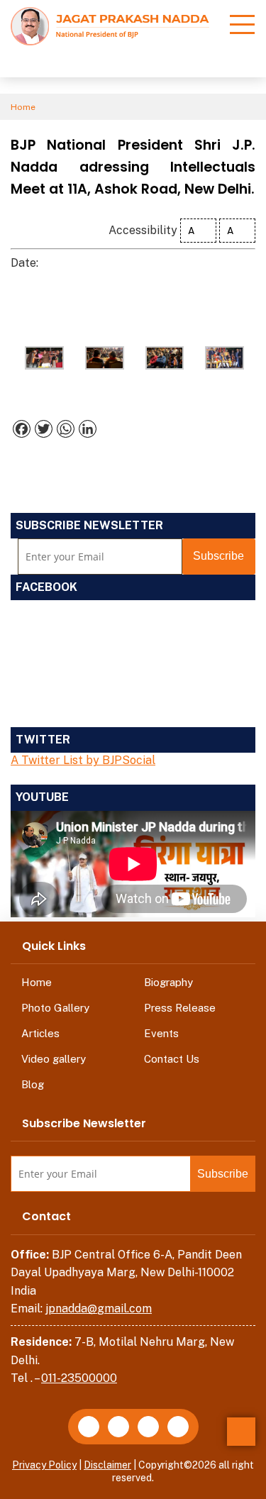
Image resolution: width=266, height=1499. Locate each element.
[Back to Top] (241, 1431)
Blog (32, 1084)
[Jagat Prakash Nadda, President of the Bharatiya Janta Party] (110, 25)
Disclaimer (107, 1465)
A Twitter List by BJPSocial (83, 760)
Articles (40, 1033)
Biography (168, 982)
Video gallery (53, 1059)
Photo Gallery (55, 1008)
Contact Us (171, 1059)
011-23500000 (79, 1378)
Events (161, 1033)
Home (23, 107)
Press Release (180, 1008)
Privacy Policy (44, 1465)
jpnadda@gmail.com (98, 1308)
